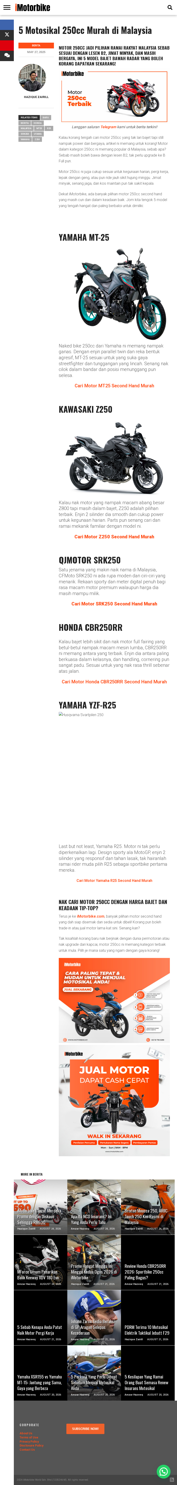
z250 (37, 139)
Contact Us (27, 1449)
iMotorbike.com (90, 916)
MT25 (39, 128)
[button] (164, 1472)
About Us (26, 1433)
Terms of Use (29, 1437)
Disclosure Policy (31, 1445)
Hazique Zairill (36, 97)
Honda (37, 123)
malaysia (26, 128)
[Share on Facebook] (7, 25)
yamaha (25, 139)
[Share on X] (7, 35)
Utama (37, 134)
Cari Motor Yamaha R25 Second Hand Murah (114, 880)
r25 (49, 128)
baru (46, 117)
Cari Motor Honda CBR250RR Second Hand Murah (114, 682)
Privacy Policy (29, 1441)
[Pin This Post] (7, 45)
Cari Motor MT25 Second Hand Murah (114, 385)
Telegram (108, 127)
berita (25, 123)
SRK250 (25, 134)
